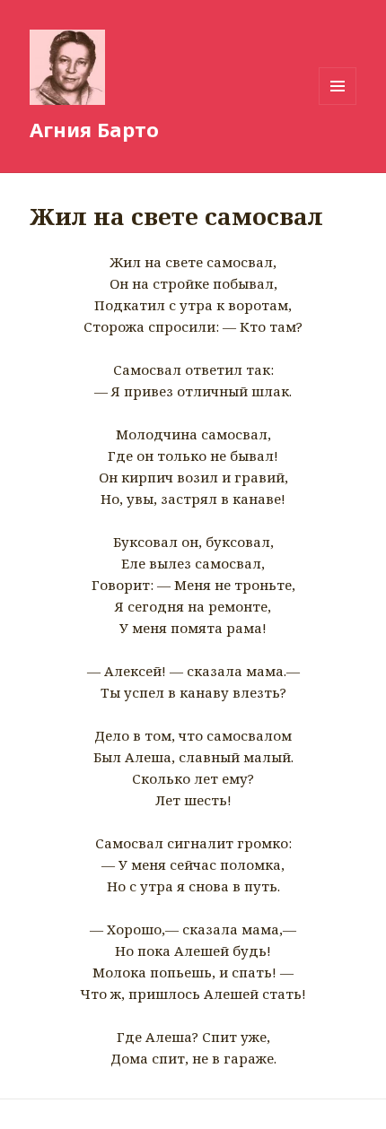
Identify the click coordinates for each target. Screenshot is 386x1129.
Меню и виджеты (338, 104)
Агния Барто (94, 129)
